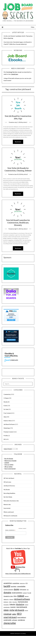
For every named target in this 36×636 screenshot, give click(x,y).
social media (7, 620)
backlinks (13, 586)
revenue (7, 614)
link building (6, 604)
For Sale (6, 409)
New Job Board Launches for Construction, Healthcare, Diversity (18, 222)
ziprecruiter (10, 623)
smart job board (10, 617)
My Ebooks (7, 489)
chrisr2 (25, 122)
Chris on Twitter (8, 464)
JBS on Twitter (8, 466)
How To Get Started (9, 468)
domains (7, 592)
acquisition (8, 583)
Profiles (6, 435)
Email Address (10, 530)
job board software (22, 599)
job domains (6, 601)
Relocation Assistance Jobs (11, 500)
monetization (7, 607)
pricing (26, 610)
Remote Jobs (7, 504)
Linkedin (6, 462)
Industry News (8, 420)
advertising (22, 583)
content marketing (8, 589)
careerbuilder (21, 586)
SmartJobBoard (21, 617)
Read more (18, 142)
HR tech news (7, 482)
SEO (5, 439)
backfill (7, 586)
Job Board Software (9, 424)
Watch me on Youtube (10, 460)
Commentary (7, 394)
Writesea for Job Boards (10, 515)
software (14, 620)
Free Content (7, 413)
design (16, 589)
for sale (29, 592)
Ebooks (6, 402)
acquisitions (15, 583)
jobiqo (10, 602)
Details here (14, 74)
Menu (32, 27)
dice (28, 589)
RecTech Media (8, 497)
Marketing (6, 428)
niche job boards (16, 610)
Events (5, 405)
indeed (20, 595)
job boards (11, 599)
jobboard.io (6, 599)
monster (13, 607)
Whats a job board (9, 512)
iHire (15, 596)
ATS (26, 583)
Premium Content (8, 432)
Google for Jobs (8, 596)
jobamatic (27, 596)
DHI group (23, 589)
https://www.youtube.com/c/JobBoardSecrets (18, 573)
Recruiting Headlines (9, 493)
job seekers (14, 601)
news (6, 610)
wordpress (21, 620)
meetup (26, 604)
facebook (25, 592)
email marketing (17, 593)
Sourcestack (7, 508)
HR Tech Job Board (9, 478)
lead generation (23, 602)
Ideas (5, 417)
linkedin (12, 604)
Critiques (6, 398)
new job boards (21, 607)
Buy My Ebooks (8, 458)
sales (14, 614)
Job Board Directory (9, 485)
